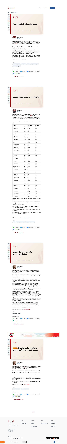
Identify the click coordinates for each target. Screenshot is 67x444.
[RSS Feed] (22, 438)
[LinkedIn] (20, 438)
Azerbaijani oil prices (16, 64)
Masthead (32, 423)
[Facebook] (11, 438)
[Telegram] (17, 438)
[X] (13, 438)
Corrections (33, 427)
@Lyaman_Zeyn (27, 309)
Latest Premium (23, 423)
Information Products (44, 423)
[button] (8, 15)
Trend (16, 43)
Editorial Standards (34, 426)
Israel (19, 313)
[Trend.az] (11, 8)
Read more (18, 38)
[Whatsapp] (9, 438)
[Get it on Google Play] (55, 438)
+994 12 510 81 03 (10, 430)
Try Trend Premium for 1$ (19, 76)
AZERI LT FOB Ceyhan (16, 66)
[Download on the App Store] (49, 438)
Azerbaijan (15, 313)
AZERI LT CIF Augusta (34, 64)
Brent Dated (23, 64)
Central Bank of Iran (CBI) (20, 222)
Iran (13, 222)
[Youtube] (15, 438)
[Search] (40, 8)
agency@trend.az (10, 431)
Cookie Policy (53, 426)
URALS (28, 64)
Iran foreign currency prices (30, 222)
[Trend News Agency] (10, 421)
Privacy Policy (53, 423)
